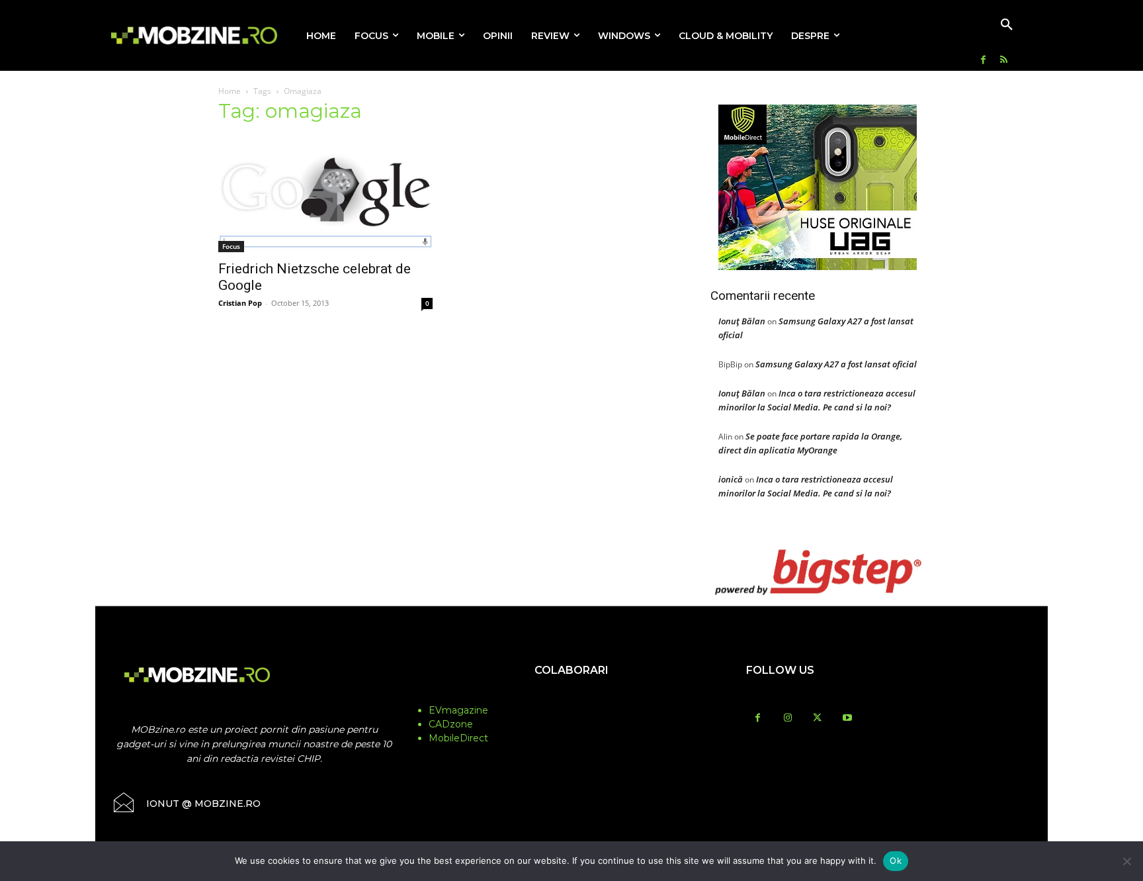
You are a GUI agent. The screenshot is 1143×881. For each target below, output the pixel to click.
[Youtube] (847, 718)
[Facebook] (983, 61)
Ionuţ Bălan (741, 321)
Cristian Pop (240, 303)
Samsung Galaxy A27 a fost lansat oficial (836, 364)
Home (229, 91)
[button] (1007, 25)
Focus (231, 246)
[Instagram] (787, 718)
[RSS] (1004, 61)
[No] (1126, 861)
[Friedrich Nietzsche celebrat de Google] (325, 194)
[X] (817, 718)
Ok (896, 860)
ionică (730, 479)
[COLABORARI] (571, 696)
